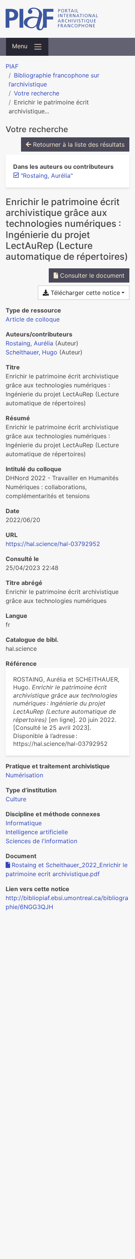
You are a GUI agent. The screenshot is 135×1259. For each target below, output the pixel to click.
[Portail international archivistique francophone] (67, 18)
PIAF (12, 66)
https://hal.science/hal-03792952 (53, 544)
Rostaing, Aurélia (29, 343)
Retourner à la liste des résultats (77, 144)
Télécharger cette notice (84, 292)
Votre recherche (36, 93)
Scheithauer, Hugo (31, 352)
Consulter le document (91, 275)
